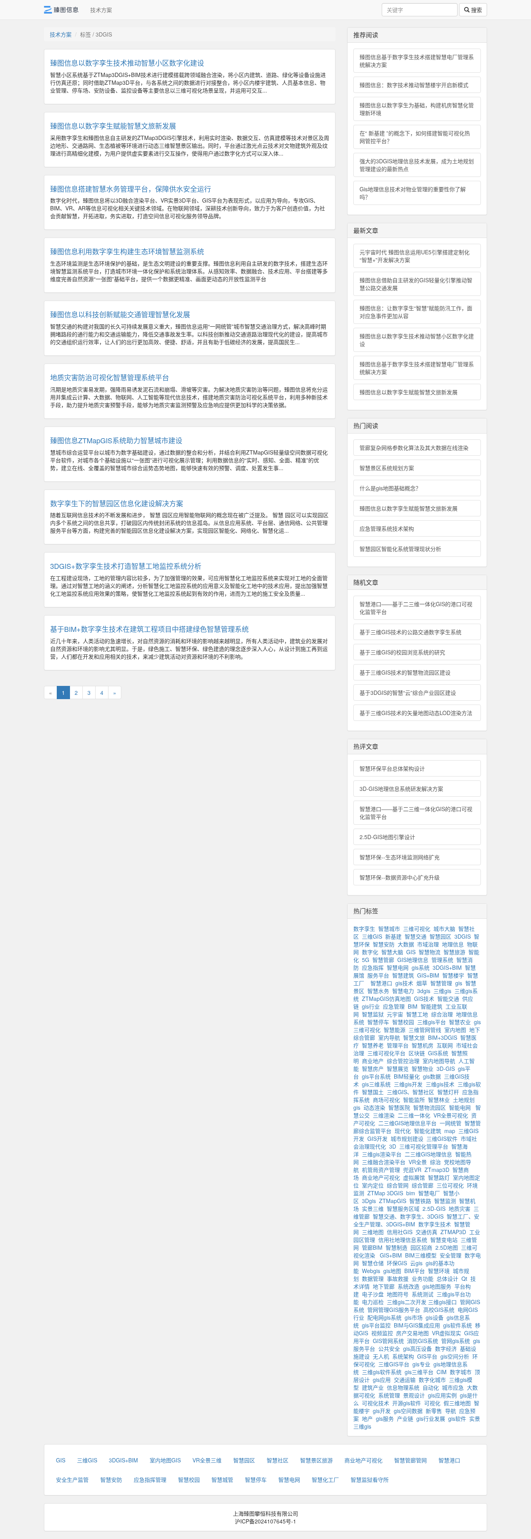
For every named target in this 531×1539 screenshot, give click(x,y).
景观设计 (414, 1395)
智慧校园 (403, 1022)
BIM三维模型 (421, 1255)
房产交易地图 (412, 1333)
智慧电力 (403, 991)
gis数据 (432, 1076)
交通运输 (405, 1379)
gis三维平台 (419, 1372)
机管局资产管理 (381, 1169)
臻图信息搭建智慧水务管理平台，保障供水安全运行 (130, 189)
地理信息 (453, 944)
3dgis (423, 991)
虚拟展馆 (414, 1177)
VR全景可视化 (450, 1115)
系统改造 (408, 1286)
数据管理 (373, 1278)
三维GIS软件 (442, 1138)
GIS (411, 952)
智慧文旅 (414, 1037)
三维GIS (372, 936)
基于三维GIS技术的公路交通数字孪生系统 (410, 632)
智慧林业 (439, 1100)
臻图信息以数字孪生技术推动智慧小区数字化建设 (127, 63)
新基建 (393, 936)
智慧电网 (398, 967)
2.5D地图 (446, 1247)
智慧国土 (373, 1092)
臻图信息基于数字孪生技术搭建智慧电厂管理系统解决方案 (417, 60)
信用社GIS (399, 1232)
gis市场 (414, 1317)
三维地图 (373, 1232)
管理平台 (398, 1045)
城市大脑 (444, 928)
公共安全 (389, 1348)
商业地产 (373, 1061)
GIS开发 (377, 1138)
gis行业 (371, 1006)
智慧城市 (389, 928)
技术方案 (101, 10)
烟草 (421, 983)
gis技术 (404, 983)
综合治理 (442, 1014)
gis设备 (435, 1317)
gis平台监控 (376, 1325)
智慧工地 (417, 1014)
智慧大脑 (392, 952)
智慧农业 (460, 1022)
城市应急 (453, 1387)
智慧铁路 (420, 1201)
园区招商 (421, 1247)
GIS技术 (424, 998)
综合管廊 (422, 1185)
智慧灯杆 (448, 1092)
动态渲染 (374, 1107)
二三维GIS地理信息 (428, 1154)
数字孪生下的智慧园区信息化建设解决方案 (116, 503)
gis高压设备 (417, 1348)
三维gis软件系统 (382, 1372)
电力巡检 (373, 1302)
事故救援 (398, 1278)
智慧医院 (399, 1107)
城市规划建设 (407, 1138)
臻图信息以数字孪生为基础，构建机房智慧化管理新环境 (417, 109)
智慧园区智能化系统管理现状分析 (400, 549)
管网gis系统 (455, 1341)
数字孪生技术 (434, 1224)
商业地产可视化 (381, 1177)
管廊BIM (372, 1247)
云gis (416, 1263)
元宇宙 (395, 1014)
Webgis (371, 1271)
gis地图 (392, 1271)
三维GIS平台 (393, 1364)
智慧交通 (415, 936)
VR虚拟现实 (446, 1333)
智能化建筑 (427, 1131)
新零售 (434, 1411)
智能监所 (414, 1100)
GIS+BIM (428, 975)
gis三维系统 (376, 1084)
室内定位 (373, 1185)
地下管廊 (384, 1286)
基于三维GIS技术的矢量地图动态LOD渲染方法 (416, 713)
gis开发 (382, 1411)
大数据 (406, 944)
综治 (435, 1162)
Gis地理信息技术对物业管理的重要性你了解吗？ (413, 193)
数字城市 (461, 1372)
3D (392, 1146)
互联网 (445, 1045)
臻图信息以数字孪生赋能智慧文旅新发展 (113, 126)
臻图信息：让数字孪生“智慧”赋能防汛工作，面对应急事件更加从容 (416, 312)
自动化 (431, 1387)
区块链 (417, 1053)
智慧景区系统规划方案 (387, 468)
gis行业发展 (430, 1418)
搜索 (476, 10)
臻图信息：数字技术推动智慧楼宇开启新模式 (414, 85)
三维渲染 (384, 1115)
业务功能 (422, 1278)
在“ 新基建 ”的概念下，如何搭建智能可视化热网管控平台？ (415, 137)
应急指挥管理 (150, 1479)
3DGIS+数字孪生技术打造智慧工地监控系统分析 (125, 566)
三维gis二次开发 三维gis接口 (422, 1302)
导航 (450, 1411)
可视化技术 (375, 1403)
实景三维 (373, 1208)
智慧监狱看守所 (370, 1479)
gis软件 (457, 1418)
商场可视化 (386, 1100)
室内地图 (455, 1030)
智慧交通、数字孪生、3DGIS (408, 1216)
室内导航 (389, 1037)
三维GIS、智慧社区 (410, 1092)
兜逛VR (412, 1169)
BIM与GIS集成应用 (417, 1325)
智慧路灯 (439, 1177)
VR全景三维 (207, 1460)
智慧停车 (378, 1022)
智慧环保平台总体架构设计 (392, 768)
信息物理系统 (403, 1387)
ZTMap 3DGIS (385, 1193)
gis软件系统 (457, 1325)
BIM (412, 1006)
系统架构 (403, 1356)
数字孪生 (364, 928)
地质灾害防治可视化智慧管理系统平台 (110, 377)
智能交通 (448, 998)
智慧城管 (222, 1479)
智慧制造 (396, 1247)
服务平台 (378, 975)
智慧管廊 (383, 960)
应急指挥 (373, 967)
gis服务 (385, 1418)
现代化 (403, 1131)
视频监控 (382, 1333)
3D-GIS (446, 1068)
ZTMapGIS (392, 1201)
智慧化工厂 (325, 1479)
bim (410, 1193)
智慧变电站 (444, 1239)
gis (458, 983)
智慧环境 (439, 1271)
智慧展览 (398, 1068)
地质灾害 (459, 1208)
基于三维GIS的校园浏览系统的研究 (402, 652)
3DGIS (462, 936)
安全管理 (450, 1255)
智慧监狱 (373, 1014)
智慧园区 (440, 936)
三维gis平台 (431, 1022)
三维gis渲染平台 (382, 1154)
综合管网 (398, 1185)
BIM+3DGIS (442, 1037)
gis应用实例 (442, 1395)
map (449, 1131)
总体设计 (447, 1278)
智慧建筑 (403, 975)
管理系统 (442, 960)
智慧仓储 (373, 1263)
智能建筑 (431, 1006)
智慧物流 (429, 952)
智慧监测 (445, 1201)
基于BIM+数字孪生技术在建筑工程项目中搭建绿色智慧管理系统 (149, 629)
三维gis (442, 991)
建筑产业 (373, 1387)
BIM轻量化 (407, 1076)
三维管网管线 (425, 1030)
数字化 (370, 952)
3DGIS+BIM (447, 967)
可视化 (432, 1403)
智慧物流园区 (429, 1107)
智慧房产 (373, 1068)
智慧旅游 (454, 952)
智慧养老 (373, 1045)
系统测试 (422, 1294)
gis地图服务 (437, 1286)
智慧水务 (378, 991)
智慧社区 (277, 1460)
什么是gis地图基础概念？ (390, 488)
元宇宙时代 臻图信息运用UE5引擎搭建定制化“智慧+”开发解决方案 (415, 256)
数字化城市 (432, 1379)
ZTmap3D (436, 1169)
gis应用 (382, 1379)
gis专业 (421, 1364)
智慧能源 (394, 1030)
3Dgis (369, 1201)
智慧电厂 (429, 1193)
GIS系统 (438, 1053)
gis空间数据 (408, 1411)
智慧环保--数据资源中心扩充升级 (400, 877)
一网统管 (450, 1123)
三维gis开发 (408, 1084)
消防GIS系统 (422, 1341)
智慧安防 (384, 944)
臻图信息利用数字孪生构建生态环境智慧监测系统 (127, 251)
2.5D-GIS (434, 1208)
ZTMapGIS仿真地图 (386, 998)
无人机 (381, 1356)
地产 (367, 1418)
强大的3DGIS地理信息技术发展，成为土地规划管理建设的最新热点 (417, 165)
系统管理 (389, 1395)
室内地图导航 (439, 1061)
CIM (442, 1372)
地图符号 (398, 1294)
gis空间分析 (454, 1356)
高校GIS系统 (438, 1309)
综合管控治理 (403, 1061)
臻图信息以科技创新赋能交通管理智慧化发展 (120, 314)
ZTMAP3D (453, 1232)
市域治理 (428, 944)
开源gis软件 (406, 1403)
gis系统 (421, 967)
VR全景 (418, 1162)
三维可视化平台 (386, 1053)
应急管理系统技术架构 (387, 528)
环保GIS (397, 1263)
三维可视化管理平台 (423, 1146)
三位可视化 (450, 1185)
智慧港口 (381, 983)
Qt (464, 1278)
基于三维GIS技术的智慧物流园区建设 (405, 672)
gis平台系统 (376, 1076)
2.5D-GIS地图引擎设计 (387, 837)
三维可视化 (416, 928)
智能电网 (460, 1107)
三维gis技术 (440, 1084)
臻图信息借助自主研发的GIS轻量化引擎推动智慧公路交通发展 (416, 284)
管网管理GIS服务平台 (393, 1309)
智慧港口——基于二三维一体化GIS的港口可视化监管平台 (416, 608)
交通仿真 (426, 1232)
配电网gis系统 (384, 1317)
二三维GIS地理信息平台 (407, 1123)
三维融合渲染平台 (383, 1162)
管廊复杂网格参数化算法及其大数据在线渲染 (414, 447)
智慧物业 (422, 1068)
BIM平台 (414, 1271)
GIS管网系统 (388, 1341)
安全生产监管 (72, 1479)
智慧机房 (422, 1045)
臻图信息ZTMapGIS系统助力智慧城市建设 (116, 440)
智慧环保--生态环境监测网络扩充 (400, 857)
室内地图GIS (165, 1460)
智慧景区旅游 (316, 1460)
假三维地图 (457, 1403)
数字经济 (446, 1348)
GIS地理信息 (412, 960)
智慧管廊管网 (410, 1460)
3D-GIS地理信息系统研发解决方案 (401, 788)
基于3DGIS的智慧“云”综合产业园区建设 (408, 692)
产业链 (405, 1418)
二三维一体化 (414, 1115)
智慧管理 (441, 983)
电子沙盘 (373, 1294)
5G (365, 960)
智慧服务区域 (403, 1208)
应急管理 (394, 1006)
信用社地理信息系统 (402, 1239)
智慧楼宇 (453, 975)
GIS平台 (427, 1356)
